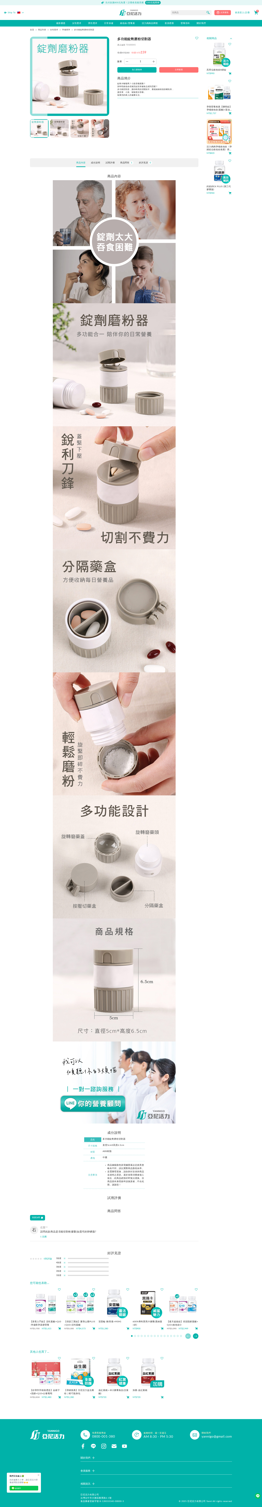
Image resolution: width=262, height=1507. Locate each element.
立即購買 (179, 70)
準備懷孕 (66, 30)
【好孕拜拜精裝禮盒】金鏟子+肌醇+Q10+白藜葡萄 (45, 1392)
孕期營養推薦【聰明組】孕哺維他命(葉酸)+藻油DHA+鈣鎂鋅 (219, 108)
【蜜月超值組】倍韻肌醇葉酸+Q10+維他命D (182, 1323)
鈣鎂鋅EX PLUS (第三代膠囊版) (219, 187)
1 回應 (43, 1237)
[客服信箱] (114, 1446)
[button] (132, 1336)
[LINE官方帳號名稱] (93, 1446)
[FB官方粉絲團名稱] (83, 1446)
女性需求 (54, 30)
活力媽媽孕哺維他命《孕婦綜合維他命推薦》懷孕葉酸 (219, 148)
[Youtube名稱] (124, 1446)
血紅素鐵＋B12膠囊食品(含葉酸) (114, 1392)
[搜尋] (208, 12)
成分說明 (95, 163)
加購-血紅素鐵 (140, 1390)
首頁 (32, 30)
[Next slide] (195, 1336)
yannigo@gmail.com (217, 1436)
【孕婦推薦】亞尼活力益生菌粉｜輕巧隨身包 (79, 1392)
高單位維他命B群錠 (216, 70)
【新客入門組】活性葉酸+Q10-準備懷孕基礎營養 (45, 1323)
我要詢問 (36, 1218)
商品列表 (42, 30)
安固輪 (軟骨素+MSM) (110, 1322)
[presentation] (106, 128)
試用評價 (110, 163)
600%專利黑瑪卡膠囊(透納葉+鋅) (147, 1323)
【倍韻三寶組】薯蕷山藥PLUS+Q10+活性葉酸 (79, 1323)
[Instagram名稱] (103, 1446)
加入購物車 (137, 70)
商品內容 (80, 163)
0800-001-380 (103, 1436)
